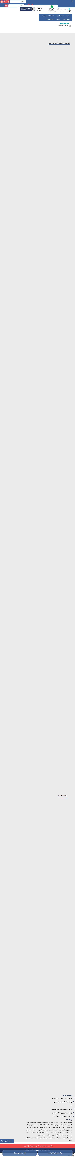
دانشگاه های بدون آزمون (48, 16)
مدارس (68, 16)
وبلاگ (45, 1146)
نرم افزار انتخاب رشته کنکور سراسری (61, 1109)
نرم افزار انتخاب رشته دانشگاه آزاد (62, 1116)
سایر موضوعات (50, 19)
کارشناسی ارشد (66, 19)
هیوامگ (31, 1146)
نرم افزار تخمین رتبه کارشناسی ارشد (61, 1098)
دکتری (58, 19)
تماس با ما (25, 1146)
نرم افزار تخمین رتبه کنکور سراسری (62, 1113)
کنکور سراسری (60, 16)
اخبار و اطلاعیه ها (38, 1146)
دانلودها (50, 1146)
